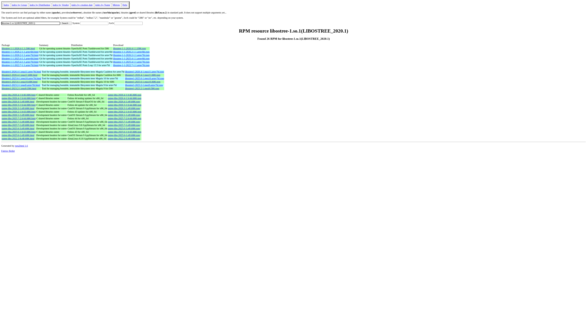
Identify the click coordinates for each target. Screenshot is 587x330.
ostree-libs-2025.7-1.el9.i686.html (18, 122)
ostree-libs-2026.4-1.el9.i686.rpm (124, 101)
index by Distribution (40, 5)
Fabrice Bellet (8, 151)
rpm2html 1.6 (21, 146)
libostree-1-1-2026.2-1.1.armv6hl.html (20, 52)
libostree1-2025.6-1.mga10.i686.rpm (142, 82)
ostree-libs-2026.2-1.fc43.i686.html (19, 111)
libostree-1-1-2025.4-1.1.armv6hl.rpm (131, 58)
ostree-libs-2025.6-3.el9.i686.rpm (124, 128)
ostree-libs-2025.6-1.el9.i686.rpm (124, 135)
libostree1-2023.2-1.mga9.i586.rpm (142, 88)
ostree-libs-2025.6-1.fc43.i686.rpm (124, 132)
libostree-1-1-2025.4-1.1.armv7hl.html (20, 62)
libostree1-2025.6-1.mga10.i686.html (19, 82)
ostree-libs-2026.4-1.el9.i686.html (18, 101)
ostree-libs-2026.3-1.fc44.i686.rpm (124, 105)
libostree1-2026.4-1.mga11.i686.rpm (142, 75)
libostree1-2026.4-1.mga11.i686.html (19, 75)
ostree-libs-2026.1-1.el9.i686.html (18, 115)
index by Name (102, 5)
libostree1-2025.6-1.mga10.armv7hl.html (21, 78)
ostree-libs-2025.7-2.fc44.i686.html (19, 118)
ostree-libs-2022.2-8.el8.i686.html (18, 138)
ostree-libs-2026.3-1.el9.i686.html (18, 108)
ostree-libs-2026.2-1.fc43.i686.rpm (124, 111)
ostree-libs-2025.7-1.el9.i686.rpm (124, 122)
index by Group (19, 5)
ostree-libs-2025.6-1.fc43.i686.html (19, 132)
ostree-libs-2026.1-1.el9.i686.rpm (124, 115)
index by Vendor (61, 5)
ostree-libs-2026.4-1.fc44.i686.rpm (124, 98)
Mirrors (116, 5)
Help (124, 5)
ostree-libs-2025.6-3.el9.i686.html (18, 128)
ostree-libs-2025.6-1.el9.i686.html (18, 135)
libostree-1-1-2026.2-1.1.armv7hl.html (20, 55)
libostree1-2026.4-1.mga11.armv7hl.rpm (144, 71)
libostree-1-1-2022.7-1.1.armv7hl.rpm (131, 65)
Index (6, 5)
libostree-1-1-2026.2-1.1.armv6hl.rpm (131, 52)
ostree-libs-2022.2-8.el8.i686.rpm (124, 138)
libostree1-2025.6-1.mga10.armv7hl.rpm (144, 78)
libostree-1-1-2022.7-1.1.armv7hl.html (20, 65)
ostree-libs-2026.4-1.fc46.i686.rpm (124, 95)
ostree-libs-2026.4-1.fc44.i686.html (19, 98)
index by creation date (82, 5)
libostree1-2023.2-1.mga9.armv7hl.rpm (144, 85)
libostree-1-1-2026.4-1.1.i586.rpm (129, 48)
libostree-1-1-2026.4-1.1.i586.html (18, 48)
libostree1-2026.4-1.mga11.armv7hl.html (21, 71)
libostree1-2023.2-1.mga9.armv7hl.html (21, 85)
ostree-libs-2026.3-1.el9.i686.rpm (124, 108)
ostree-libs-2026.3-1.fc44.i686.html (19, 105)
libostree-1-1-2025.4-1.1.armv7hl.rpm (131, 62)
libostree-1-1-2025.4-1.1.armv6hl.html (20, 58)
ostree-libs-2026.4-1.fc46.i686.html (19, 95)
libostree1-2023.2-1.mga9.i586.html (19, 88)
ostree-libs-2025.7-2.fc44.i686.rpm (124, 118)
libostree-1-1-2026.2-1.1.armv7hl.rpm (131, 55)
